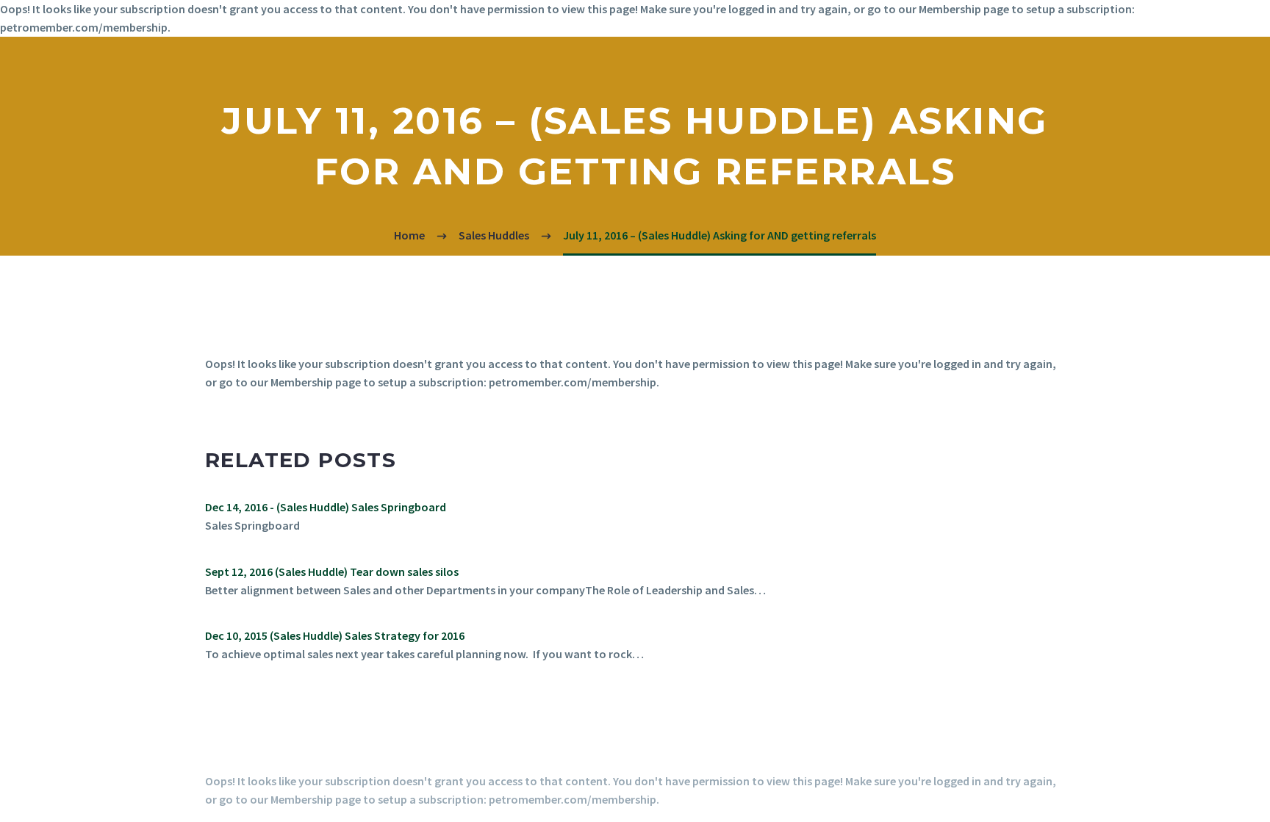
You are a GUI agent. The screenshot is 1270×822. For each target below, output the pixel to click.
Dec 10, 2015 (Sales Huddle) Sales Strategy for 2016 (334, 635)
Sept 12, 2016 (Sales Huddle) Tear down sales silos (332, 571)
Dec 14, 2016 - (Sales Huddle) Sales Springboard (325, 507)
